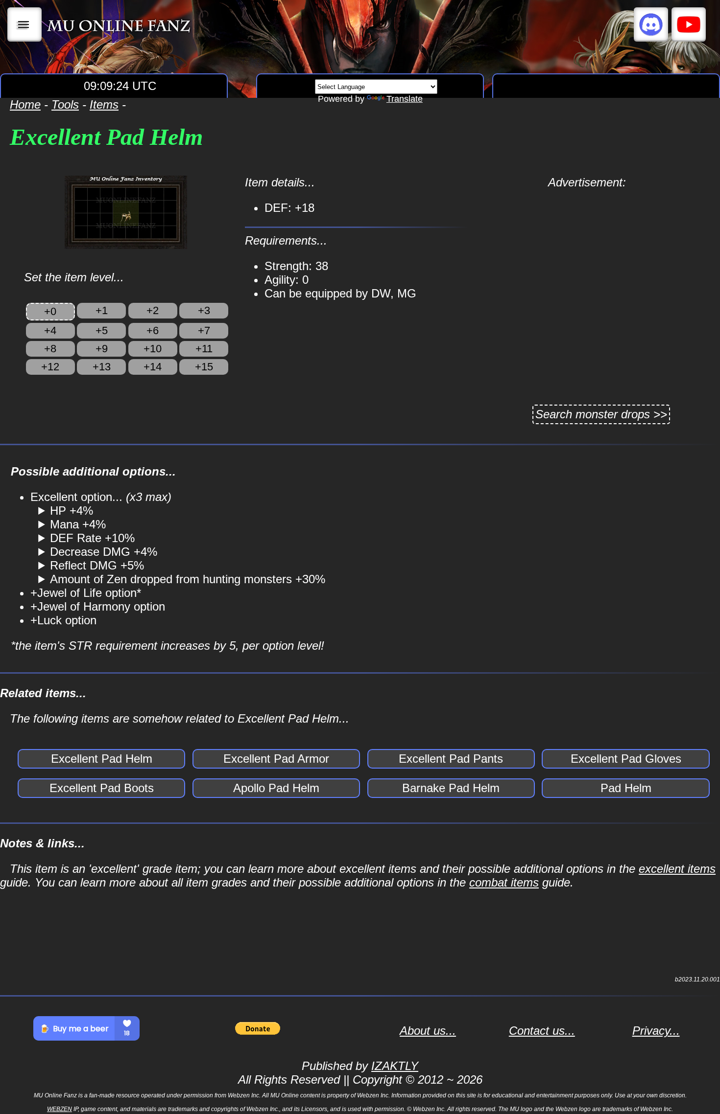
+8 (50, 348)
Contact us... (542, 1030)
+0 (50, 311)
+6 (152, 330)
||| (24, 24)
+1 (102, 310)
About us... (428, 1030)
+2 (152, 310)
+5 (102, 330)
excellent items (677, 868)
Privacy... (656, 1030)
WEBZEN (59, 1109)
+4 (50, 330)
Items (104, 104)
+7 (204, 330)
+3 (204, 310)
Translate (404, 99)
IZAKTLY (394, 1065)
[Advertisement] (586, 257)
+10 (153, 348)
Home (25, 104)
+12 (50, 367)
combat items (504, 882)
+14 (153, 367)
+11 (204, 348)
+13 (102, 367)
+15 (204, 367)
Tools (65, 104)
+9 (102, 348)
